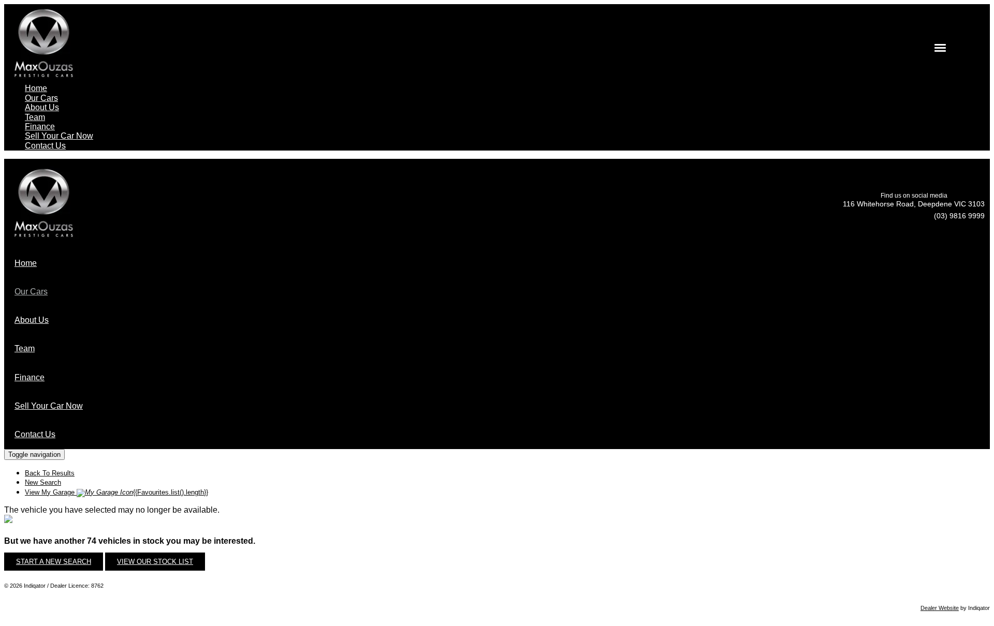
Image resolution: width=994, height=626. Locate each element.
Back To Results (50, 473)
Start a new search (53, 561)
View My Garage (116, 492)
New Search (43, 482)
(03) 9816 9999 (959, 216)
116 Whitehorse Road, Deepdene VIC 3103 (914, 204)
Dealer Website (939, 608)
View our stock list (155, 561)
